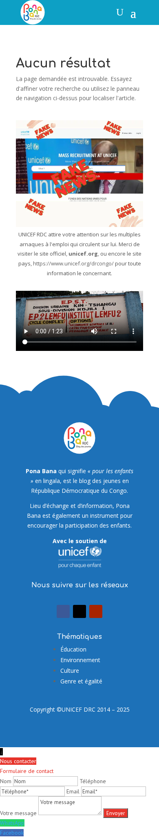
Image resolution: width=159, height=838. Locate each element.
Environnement (80, 660)
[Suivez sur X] (79, 611)
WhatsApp (12, 823)
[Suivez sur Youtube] (95, 611)
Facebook (12, 832)
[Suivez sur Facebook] (63, 611)
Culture (69, 670)
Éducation (73, 649)
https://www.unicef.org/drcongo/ (73, 263)
